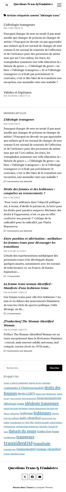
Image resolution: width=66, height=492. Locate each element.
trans (55, 431)
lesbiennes (42, 412)
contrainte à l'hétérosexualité (24, 388)
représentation (9, 426)
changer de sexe (35, 383)
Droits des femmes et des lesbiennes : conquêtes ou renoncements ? (29, 191)
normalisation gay (17, 422)
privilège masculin (42, 422)
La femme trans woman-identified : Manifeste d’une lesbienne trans (28, 286)
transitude (41, 443)
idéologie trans (14, 404)
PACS (27, 422)
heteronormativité (29, 398)
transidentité (18, 443)
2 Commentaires (13, 313)
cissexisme (46, 383)
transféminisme (10, 437)
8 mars (6, 383)
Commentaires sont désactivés (19, 181)
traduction (44, 431)
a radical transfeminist (19, 383)
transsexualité (26, 449)
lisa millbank (13, 418)
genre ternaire (15, 398)
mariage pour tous (48, 418)
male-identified (30, 418)
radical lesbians (56, 422)
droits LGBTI (26, 393)
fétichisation (51, 394)
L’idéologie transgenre (19, 119)
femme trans (41, 394)
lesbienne (26, 413)
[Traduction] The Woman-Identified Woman (28, 323)
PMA (32, 422)
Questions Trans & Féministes (33, 4)
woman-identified (48, 449)
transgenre (25, 436)
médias (6, 422)
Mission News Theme (23, 487)
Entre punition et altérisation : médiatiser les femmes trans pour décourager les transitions (33, 242)
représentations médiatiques (27, 426)
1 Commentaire (13, 276)
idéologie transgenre (42, 403)
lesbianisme (14, 413)
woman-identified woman (14, 454)
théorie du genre (22, 431)
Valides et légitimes (17, 92)
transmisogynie (10, 449)
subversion (43, 426)
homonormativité (49, 398)
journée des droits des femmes (16, 408)
